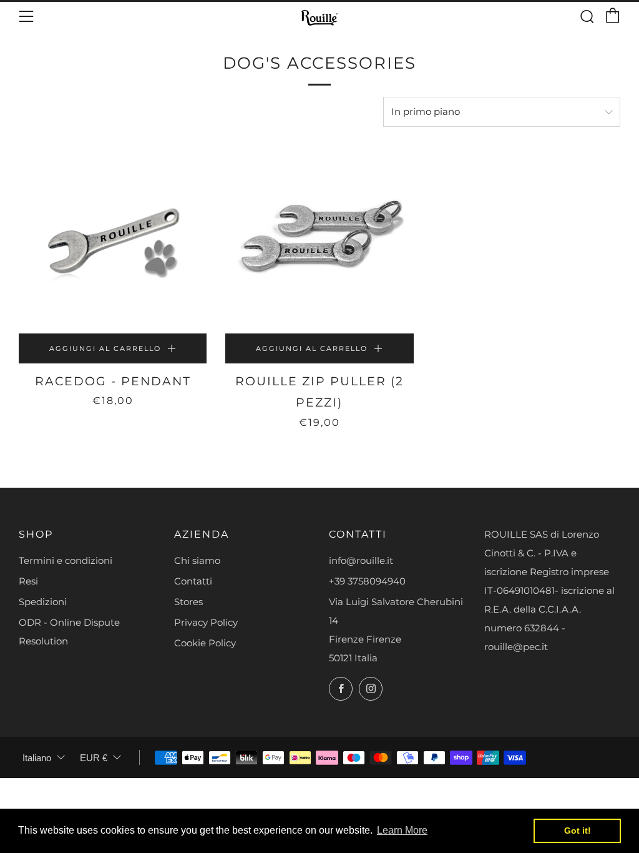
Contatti (193, 581)
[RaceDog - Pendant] (113, 239)
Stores (188, 602)
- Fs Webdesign (591, 783)
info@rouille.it (361, 560)
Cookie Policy (205, 643)
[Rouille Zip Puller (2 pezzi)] (319, 239)
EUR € (93, 757)
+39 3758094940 (367, 581)
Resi (28, 581)
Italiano (36, 757)
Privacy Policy (206, 622)
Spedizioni (43, 602)
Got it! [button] (577, 831)
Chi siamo (197, 560)
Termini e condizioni (65, 560)
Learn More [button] (402, 830)
